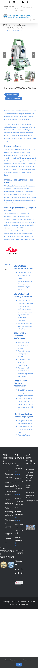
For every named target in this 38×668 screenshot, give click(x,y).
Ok (19, 664)
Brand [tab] (5, 269)
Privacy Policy (25, 601)
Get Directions (18, 473)
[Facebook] (15, 569)
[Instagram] (21, 569)
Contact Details (13, 98)
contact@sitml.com (19, 10)
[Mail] (21, 573)
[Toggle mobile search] (30, 20)
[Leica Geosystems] (12, 250)
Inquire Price (12, 94)
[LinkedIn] (15, 573)
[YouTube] (18, 573)
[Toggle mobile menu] (34, 20)
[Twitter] (18, 569)
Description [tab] (6, 264)
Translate (17, 9)
